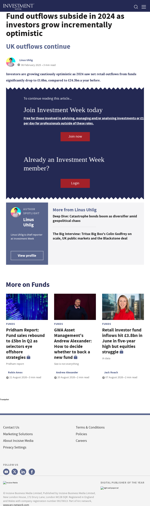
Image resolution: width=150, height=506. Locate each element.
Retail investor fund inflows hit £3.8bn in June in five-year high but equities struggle (122, 341)
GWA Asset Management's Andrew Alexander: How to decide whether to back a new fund (73, 343)
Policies (81, 434)
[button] (135, 6)
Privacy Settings (14, 447)
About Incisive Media (18, 440)
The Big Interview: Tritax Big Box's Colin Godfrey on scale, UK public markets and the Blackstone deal (92, 236)
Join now (75, 136)
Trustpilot (4, 399)
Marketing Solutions (18, 434)
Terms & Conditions (90, 427)
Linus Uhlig (26, 60)
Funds (10, 324)
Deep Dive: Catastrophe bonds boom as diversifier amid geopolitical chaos (95, 218)
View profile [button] (27, 255)
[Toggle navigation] (142, 6)
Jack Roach (111, 372)
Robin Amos (15, 372)
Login (75, 183)
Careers (81, 440)
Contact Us (11, 427)
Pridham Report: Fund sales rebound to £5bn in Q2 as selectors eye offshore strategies (25, 343)
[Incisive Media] (10, 482)
